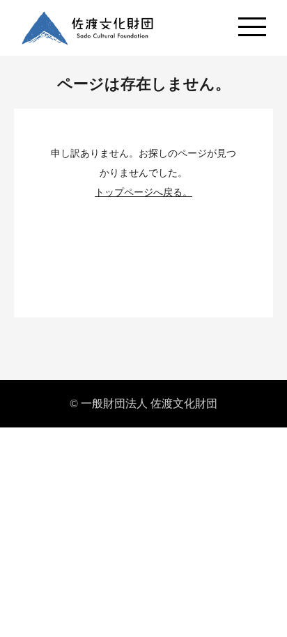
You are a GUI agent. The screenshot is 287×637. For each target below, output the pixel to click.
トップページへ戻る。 (143, 192)
